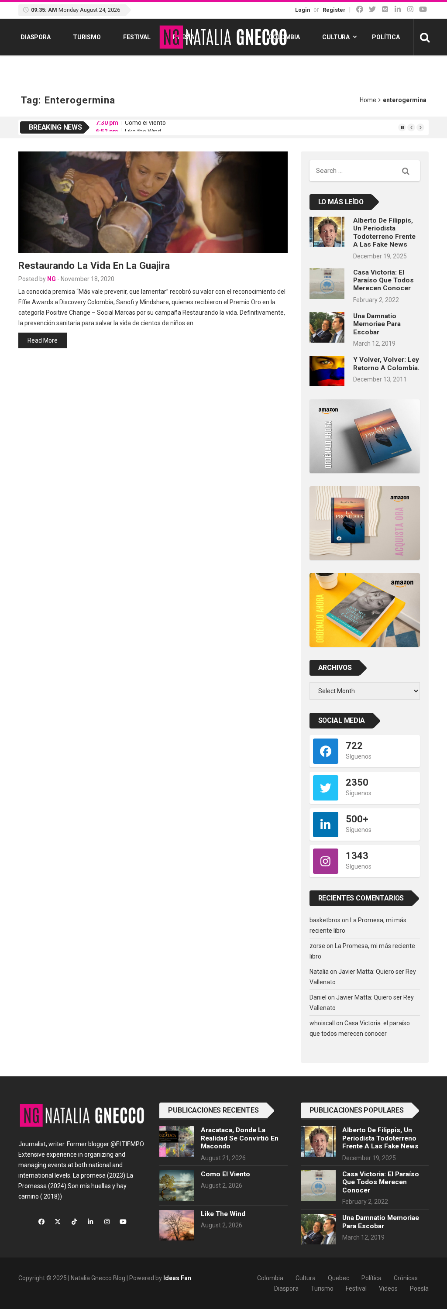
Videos (388, 1288)
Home (368, 99)
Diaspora (36, 37)
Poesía (419, 1288)
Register (334, 10)
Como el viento (225, 1174)
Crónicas (406, 1278)
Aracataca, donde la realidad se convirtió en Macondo (240, 1138)
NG (51, 278)
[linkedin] (397, 9)
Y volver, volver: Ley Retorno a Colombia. (386, 363)
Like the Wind (143, 127)
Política (386, 37)
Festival (137, 37)
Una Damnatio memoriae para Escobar (377, 324)
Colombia (284, 37)
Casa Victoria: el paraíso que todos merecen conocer (383, 280)
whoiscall (322, 1023)
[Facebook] (359, 9)
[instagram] (410, 9)
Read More (43, 340)
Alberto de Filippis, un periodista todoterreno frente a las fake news (384, 232)
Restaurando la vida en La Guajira (94, 265)
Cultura (336, 37)
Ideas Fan (177, 1278)
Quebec (338, 1278)
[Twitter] (372, 9)
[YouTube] (423, 9)
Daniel (318, 997)
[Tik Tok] (385, 9)
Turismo (87, 37)
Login (302, 10)
